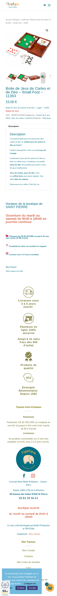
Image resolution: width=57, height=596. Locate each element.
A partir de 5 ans (43, 115)
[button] (47, 30)
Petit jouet (46, 118)
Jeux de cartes (17, 118)
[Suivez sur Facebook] (24, 476)
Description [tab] (13, 126)
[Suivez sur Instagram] (33, 476)
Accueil (8, 20)
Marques (16, 20)
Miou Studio (34, 534)
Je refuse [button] (20, 588)
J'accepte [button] (32, 588)
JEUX (8, 118)
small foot (25, 20)
